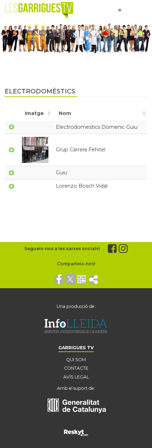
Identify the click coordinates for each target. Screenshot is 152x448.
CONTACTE (76, 368)
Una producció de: (76, 306)
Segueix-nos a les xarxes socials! (62, 248)
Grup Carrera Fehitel (80, 149)
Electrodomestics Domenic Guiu (97, 127)
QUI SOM (76, 359)
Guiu (61, 172)
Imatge (34, 113)
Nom (65, 113)
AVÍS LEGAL (76, 377)
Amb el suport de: (76, 388)
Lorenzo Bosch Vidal (81, 186)
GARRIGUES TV (76, 347)
